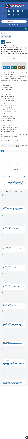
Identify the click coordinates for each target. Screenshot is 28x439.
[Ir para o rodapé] (11, 17)
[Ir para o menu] (24, 14)
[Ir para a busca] (8, 17)
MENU (4, 28)
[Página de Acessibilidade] (18, 14)
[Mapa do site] (13, 14)
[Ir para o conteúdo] (21, 14)
